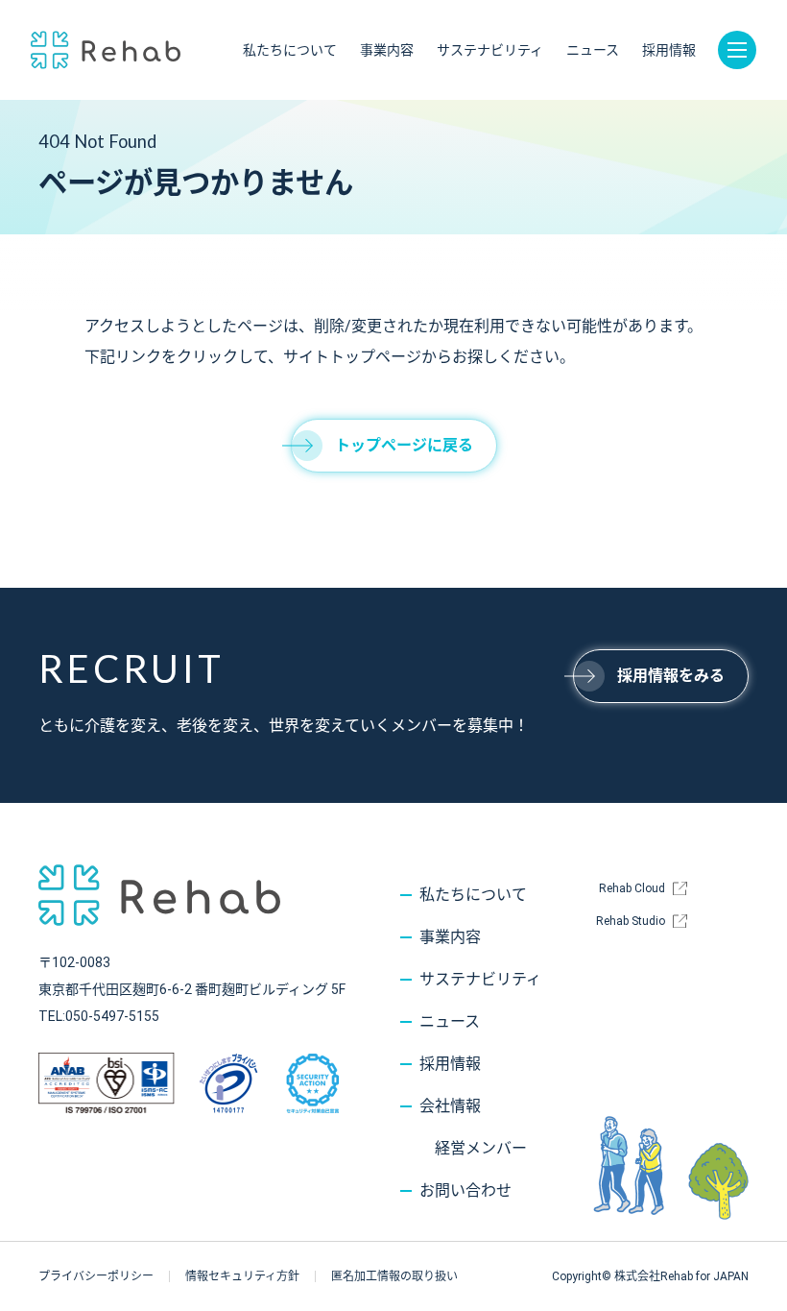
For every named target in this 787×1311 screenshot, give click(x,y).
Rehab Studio (630, 921)
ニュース (592, 50)
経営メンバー (481, 1148)
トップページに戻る (404, 445)
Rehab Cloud (632, 888)
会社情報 (450, 1106)
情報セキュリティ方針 (242, 1276)
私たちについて (290, 50)
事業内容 (387, 50)
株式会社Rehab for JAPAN (105, 50)
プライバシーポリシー (96, 1276)
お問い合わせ (465, 1190)
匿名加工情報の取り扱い (394, 1276)
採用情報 (669, 50)
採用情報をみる (671, 676)
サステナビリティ (490, 50)
